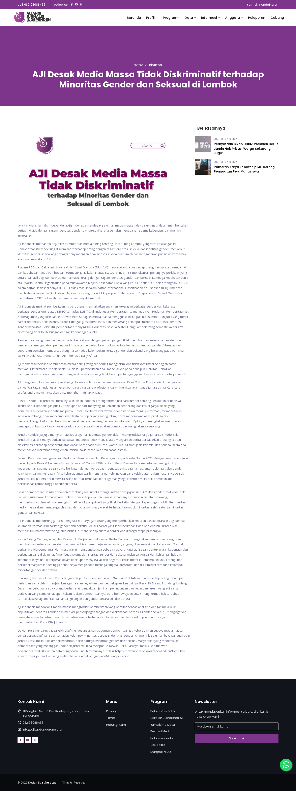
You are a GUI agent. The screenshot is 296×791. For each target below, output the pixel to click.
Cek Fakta (157, 745)
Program (170, 17)
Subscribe (236, 738)
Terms (111, 718)
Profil (150, 17)
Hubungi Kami (116, 724)
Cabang (277, 17)
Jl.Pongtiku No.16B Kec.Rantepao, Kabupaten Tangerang (56, 713)
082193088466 (34, 5)
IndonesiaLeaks (161, 738)
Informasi (209, 17)
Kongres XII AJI (161, 751)
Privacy (111, 711)
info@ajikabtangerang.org (42, 729)
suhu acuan (50, 782)
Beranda (134, 17)
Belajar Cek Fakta (163, 711)
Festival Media (161, 731)
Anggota (233, 17)
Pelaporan (256, 17)
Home (138, 64)
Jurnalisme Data (162, 724)
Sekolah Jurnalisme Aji (166, 718)
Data (189, 17)
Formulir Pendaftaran (262, 4)
